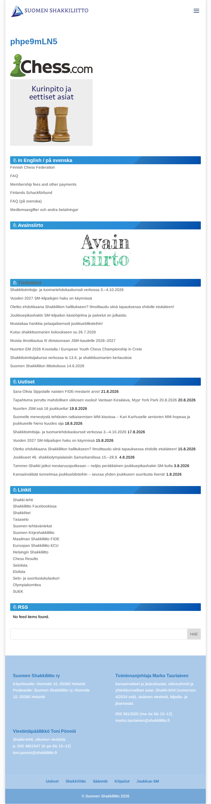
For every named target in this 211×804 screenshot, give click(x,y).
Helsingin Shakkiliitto (30, 552)
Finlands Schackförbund (31, 192)
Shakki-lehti (23, 500)
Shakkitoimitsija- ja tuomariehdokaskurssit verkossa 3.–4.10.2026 (67, 289)
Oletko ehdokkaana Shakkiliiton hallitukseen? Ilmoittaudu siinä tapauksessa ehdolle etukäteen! (92, 306)
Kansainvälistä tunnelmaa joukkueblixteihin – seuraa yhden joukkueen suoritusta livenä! (89, 474)
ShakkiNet (21, 513)
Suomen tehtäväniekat (32, 526)
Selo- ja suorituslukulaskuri (36, 578)
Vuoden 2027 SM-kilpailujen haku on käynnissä (51, 298)
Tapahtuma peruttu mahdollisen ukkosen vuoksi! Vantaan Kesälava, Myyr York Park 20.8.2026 (95, 400)
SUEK (18, 591)
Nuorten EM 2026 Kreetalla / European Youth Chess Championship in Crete (76, 349)
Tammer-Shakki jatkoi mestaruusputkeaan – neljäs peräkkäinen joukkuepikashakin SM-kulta (93, 465)
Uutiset (52, 781)
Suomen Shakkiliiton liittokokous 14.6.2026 (47, 366)
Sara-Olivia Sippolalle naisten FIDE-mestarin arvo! (56, 391)
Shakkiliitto (76, 781)
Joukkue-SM (148, 781)
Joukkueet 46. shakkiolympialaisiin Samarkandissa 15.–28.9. (65, 457)
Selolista (20, 565)
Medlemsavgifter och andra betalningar (44, 209)
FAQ (14, 176)
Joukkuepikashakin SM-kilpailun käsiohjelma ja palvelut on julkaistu (68, 315)
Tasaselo (21, 519)
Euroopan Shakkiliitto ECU (36, 545)
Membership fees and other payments (43, 184)
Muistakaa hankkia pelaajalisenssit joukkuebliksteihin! (56, 323)
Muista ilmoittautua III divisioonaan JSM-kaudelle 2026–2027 (63, 340)
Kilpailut (122, 781)
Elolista (19, 571)
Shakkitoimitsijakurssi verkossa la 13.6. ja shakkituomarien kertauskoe (71, 357)
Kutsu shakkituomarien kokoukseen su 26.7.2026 (53, 332)
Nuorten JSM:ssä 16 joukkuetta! (40, 408)
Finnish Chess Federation (32, 167)
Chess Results (25, 558)
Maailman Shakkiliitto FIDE (36, 539)
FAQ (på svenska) (26, 201)
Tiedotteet (29, 283)
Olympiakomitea (27, 585)
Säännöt (100, 781)
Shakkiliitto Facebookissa (35, 506)
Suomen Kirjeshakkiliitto (33, 532)
